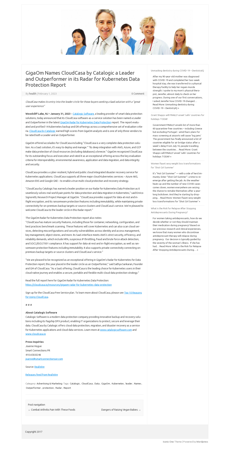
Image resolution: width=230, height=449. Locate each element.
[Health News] (109, 53)
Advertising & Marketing (49, 383)
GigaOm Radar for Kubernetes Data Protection (85, 122)
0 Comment (138, 93)
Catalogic (75, 383)
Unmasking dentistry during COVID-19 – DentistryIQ (177, 70)
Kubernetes (118, 383)
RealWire (39, 366)
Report (67, 388)
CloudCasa (87, 383)
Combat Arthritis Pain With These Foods (51, 409)
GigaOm (105, 383)
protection (48, 388)
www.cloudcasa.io (36, 334)
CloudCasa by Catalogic (42, 131)
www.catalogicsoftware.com (116, 329)
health (32, 93)
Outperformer (33, 388)
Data (97, 383)
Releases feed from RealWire (42, 374)
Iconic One (168, 441)
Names (137, 383)
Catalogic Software (83, 113)
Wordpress (202, 441)
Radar (59, 388)
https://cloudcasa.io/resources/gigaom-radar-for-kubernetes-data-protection (69, 284)
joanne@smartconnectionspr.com (44, 358)
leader (129, 383)
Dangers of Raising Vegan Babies (121, 409)
